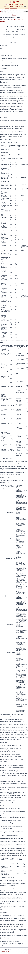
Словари (21, 4)
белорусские (10, 6)
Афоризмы (15, 4)
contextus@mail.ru (5, 951)
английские (17, 6)
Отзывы (14, 15)
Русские (4, 6)
